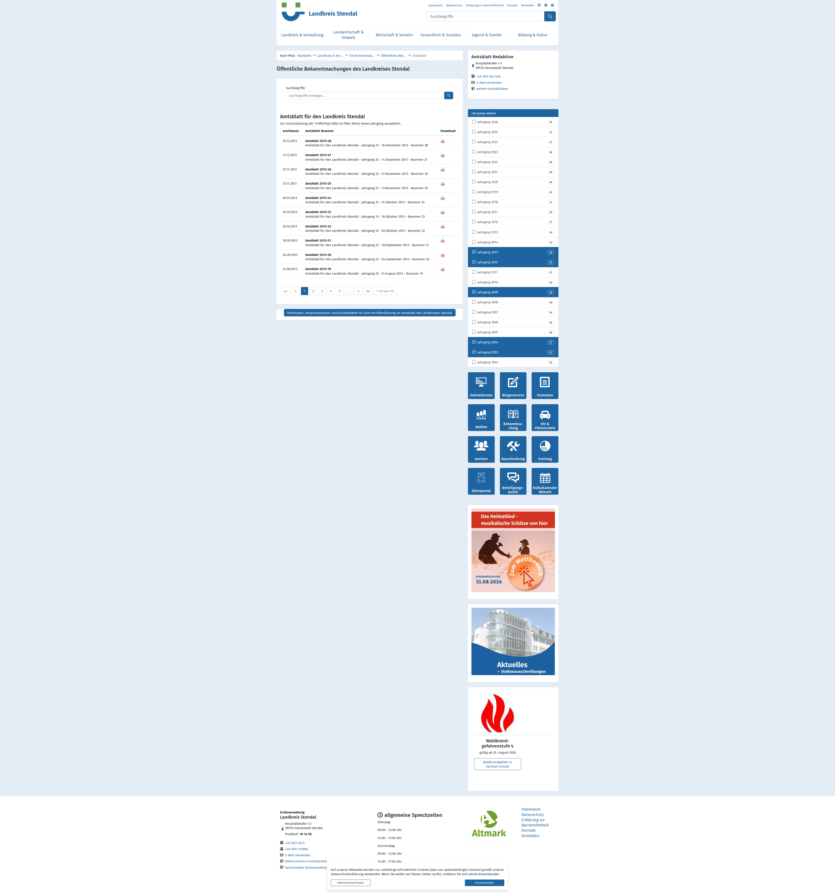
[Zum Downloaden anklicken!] (443, 140)
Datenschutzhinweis (350, 883)
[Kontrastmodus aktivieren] (545, 5)
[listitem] (513, 122)
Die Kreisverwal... (362, 55)
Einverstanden (484, 883)
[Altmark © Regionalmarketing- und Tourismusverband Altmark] (489, 823)
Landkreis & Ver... (330, 55)
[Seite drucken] (552, 5)
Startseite (304, 55)
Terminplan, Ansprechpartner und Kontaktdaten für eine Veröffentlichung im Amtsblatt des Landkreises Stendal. (370, 312)
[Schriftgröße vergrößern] (539, 5)
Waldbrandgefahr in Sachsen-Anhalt (497, 764)
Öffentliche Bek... (393, 55)
